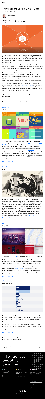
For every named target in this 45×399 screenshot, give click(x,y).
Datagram (31, 150)
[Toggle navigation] (43, 2)
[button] (6, 376)
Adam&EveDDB (19, 268)
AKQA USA (31, 215)
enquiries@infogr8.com (7, 371)
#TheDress (15, 319)
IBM (29, 143)
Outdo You (5, 166)
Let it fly (14, 256)
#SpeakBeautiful (7, 281)
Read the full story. (7, 161)
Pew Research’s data (27, 85)
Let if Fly (4, 223)
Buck (11, 144)
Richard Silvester (11, 15)
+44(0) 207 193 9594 (6, 372)
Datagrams (5, 107)
